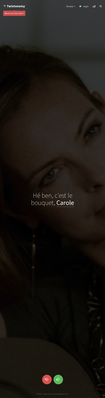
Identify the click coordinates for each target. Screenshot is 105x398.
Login (85, 6)
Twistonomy (16, 6)
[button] (94, 6)
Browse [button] (70, 6)
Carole (65, 202)
